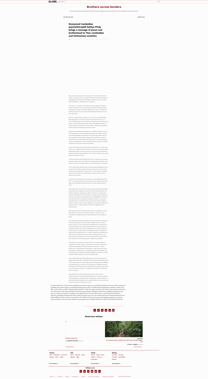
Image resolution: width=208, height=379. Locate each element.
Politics (61, 357)
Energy (98, 354)
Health (83, 354)
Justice (56, 357)
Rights (77, 357)
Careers (67, 376)
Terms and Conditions (94, 376)
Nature (102, 354)
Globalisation (57, 354)
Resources (99, 357)
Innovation (121, 354)
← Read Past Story (69, 347)
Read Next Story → (138, 347)
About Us (52, 376)
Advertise (59, 376)
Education (77, 354)
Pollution (93, 357)
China (51, 354)
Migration (72, 357)
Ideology (52, 357)
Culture (72, 354)
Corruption (114, 357)
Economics (114, 354)
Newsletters (75, 376)
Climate (93, 354)
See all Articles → (54, 363)
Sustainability (121, 357)
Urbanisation (94, 359)
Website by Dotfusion (108, 376)
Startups (114, 359)
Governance (64, 354)
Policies (83, 376)
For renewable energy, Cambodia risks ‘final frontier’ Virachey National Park (124, 340)
